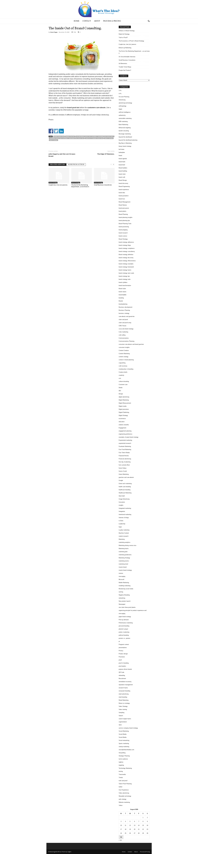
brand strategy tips (124, 276)
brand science (123, 236)
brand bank (122, 161)
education (121, 421)
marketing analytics (124, 542)
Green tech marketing (125, 483)
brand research (123, 233)
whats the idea (109, 138)
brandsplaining (123, 304)
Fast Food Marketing (125, 449)
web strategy (122, 799)
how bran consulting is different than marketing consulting (67, 138)
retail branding (123, 697)
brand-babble (122, 295)
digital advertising (124, 397)
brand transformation (125, 285)
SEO (120, 725)
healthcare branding (124, 489)
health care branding (125, 486)
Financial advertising (125, 459)
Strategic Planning (124, 756)
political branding (124, 635)
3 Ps (120, 90)
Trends (121, 777)
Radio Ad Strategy (124, 34)
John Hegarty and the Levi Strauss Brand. (62, 155)
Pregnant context (124, 644)
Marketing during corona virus (127, 545)
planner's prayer (123, 629)
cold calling (122, 335)
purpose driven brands (125, 669)
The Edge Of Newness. (105, 154)
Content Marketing (124, 353)
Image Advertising (124, 499)
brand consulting (59, 136)
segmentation (123, 722)
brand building (123, 171)
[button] (148, 21)
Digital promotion (124, 409)
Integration (122, 511)
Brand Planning (123, 214)
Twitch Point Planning (125, 783)
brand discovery (123, 183)
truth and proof (123, 780)
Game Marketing (124, 474)
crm (120, 378)
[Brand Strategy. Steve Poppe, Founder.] (99, 9)
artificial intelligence (124, 112)
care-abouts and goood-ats (127, 316)
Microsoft (121, 579)
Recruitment (122, 678)
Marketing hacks (124, 548)
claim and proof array (125, 322)
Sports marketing (124, 743)
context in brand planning (126, 360)
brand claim (122, 174)
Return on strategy (124, 703)
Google (121, 480)
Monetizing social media (126, 589)
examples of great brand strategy (128, 437)
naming (121, 592)
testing (121, 771)
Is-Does (121, 520)
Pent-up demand (123, 619)
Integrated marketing (125, 508)
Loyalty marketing (124, 530)
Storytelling (122, 753)
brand (120, 155)
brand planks (122, 211)
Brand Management (124, 202)
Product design (123, 654)
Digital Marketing (124, 400)
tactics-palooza (123, 759)
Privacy (121, 650)
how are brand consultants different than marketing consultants (95, 136)
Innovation (122, 502)
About (97, 21)
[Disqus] (82, 215)
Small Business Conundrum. (103, 185)
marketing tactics (124, 561)
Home (76, 21)
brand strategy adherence (126, 242)
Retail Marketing (123, 700)
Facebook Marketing (125, 446)
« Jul (120, 840)
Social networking (124, 740)
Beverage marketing (125, 134)
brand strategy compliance (126, 248)
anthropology (122, 106)
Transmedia (122, 774)
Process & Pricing (112, 21)
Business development (125, 307)
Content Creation (124, 350)
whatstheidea (53, 140)
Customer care (123, 384)
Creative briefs (123, 372)
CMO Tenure (122, 325)
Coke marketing (123, 332)
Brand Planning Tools (125, 223)
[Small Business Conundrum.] (104, 175)
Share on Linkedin (61, 131)
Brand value (122, 288)
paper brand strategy (125, 616)
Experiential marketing (125, 440)
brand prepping (123, 230)
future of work (123, 471)
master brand (123, 567)
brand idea (122, 192)
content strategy (123, 356)
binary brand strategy (125, 146)
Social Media (122, 734)
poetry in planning (124, 632)
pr (119, 641)
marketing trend (123, 564)
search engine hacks (125, 718)
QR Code (121, 672)
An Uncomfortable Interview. (127, 56)
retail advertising (123, 694)
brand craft (122, 177)
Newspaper (122, 604)
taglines (121, 762)
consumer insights (124, 347)
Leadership (122, 524)
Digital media (122, 406)
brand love (122, 199)
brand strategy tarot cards (126, 273)
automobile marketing (125, 118)
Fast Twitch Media (124, 452)
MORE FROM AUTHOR (76, 164)
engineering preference (125, 434)
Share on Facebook (51, 131)
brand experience (124, 189)
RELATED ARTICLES (57, 164)
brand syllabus (123, 282)
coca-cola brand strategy (126, 329)
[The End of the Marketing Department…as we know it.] (81, 175)
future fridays (123, 468)
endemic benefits (124, 425)
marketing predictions (125, 554)
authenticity (122, 115)
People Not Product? (125, 70)
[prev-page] (111, 164)
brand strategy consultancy (127, 251)
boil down (121, 149)
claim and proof (123, 319)
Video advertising (124, 793)
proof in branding (124, 663)
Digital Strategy (123, 415)
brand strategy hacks (125, 270)
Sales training (123, 709)
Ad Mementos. (123, 63)
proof (120, 660)
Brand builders (123, 168)
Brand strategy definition (126, 254)
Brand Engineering (124, 186)
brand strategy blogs (125, 245)
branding (121, 298)
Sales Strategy (123, 706)
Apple (120, 109)
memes (121, 573)
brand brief (122, 165)
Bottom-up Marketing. (125, 47)
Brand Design (123, 180)
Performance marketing (126, 623)
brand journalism (123, 196)
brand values (122, 291)
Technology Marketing (125, 768)
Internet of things (124, 517)
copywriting (122, 363)
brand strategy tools (125, 279)
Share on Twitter (56, 131)
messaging (122, 576)
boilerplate (122, 152)
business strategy (124, 313)
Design (121, 394)
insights (121, 505)
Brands (121, 301)
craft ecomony (123, 366)
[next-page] (114, 164)
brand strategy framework (126, 267)
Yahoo (120, 805)
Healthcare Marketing (125, 493)
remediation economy (125, 681)
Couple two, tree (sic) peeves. (58, 185)
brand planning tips (124, 220)
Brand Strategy (70, 136)
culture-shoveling (124, 381)
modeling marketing (124, 585)
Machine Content (124, 533)
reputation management (126, 684)
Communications (124, 338)
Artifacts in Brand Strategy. (127, 30)
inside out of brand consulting (94, 138)
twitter (120, 787)
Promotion (122, 657)
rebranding (122, 675)
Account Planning (124, 96)
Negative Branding (124, 595)
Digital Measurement (125, 403)
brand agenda (123, 158)
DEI (120, 390)
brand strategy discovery (126, 257)
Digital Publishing (124, 412)
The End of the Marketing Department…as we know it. (80, 186)
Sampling (121, 712)
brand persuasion (124, 208)
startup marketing (124, 746)
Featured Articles (124, 455)
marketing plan (123, 551)
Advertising (122, 100)
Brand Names (123, 205)
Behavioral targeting (125, 127)
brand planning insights (125, 217)
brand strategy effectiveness (127, 260)
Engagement (122, 428)
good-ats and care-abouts (126, 477)
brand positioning (124, 226)
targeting (121, 765)
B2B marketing (123, 121)
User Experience (124, 790)
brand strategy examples (126, 264)
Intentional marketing (125, 514)
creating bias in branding (126, 369)
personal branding (124, 626)
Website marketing (124, 802)
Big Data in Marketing (125, 143)
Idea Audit (122, 496)
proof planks (122, 666)
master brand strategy (125, 570)
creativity (121, 375)
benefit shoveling (124, 131)
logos (120, 527)
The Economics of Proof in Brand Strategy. (131, 41)
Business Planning (124, 310)
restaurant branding (124, 691)
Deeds (121, 387)
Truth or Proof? (123, 37)
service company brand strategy (128, 728)
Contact (86, 21)
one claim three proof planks (127, 607)
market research (123, 536)
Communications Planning (126, 341)
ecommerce (122, 418)
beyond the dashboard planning (128, 140)
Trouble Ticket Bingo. (125, 67)
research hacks (123, 688)
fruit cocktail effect (124, 465)
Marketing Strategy (124, 558)
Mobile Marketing (124, 582)
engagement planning (125, 431)
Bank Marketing (123, 124)
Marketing (122, 539)
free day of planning (124, 462)
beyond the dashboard (125, 137)
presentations (123, 647)
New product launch (124, 601)
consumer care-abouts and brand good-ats (131, 344)
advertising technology (125, 103)
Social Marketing (124, 731)
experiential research (125, 443)
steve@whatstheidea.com (126, 749)
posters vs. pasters (124, 638)
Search (121, 715)
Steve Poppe (53, 32)
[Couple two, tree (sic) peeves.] (59, 175)
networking (122, 598)
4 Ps (120, 93)
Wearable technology (125, 796)
